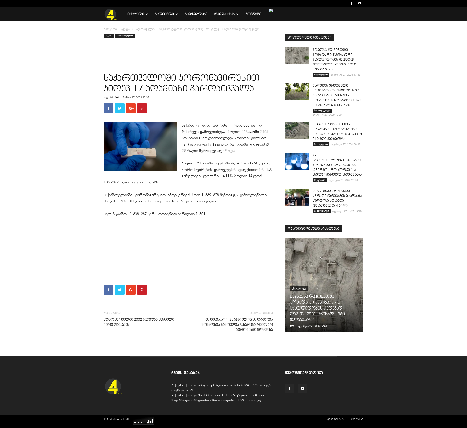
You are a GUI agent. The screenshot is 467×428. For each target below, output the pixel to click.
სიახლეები (135, 14)
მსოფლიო (321, 74)
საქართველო (145, 29)
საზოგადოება (322, 110)
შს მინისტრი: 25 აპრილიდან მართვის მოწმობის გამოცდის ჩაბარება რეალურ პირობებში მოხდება (237, 324)
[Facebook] (351, 3)
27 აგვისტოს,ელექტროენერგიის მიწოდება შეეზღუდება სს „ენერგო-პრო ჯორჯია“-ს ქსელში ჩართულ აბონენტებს (337, 165)
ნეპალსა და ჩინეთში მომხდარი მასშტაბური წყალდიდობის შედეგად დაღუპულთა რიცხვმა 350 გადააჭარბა (334, 59)
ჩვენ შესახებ (224, 14)
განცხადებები (196, 14)
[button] (344, 3)
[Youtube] (359, 3)
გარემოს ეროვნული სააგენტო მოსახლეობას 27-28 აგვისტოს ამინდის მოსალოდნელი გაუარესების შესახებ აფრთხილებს (338, 95)
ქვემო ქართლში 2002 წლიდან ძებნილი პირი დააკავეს (139, 322)
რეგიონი (319, 180)
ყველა (125, 29)
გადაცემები (164, 14)
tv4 (117, 97)
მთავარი (110, 29)
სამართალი (321, 210)
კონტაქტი (253, 14)
